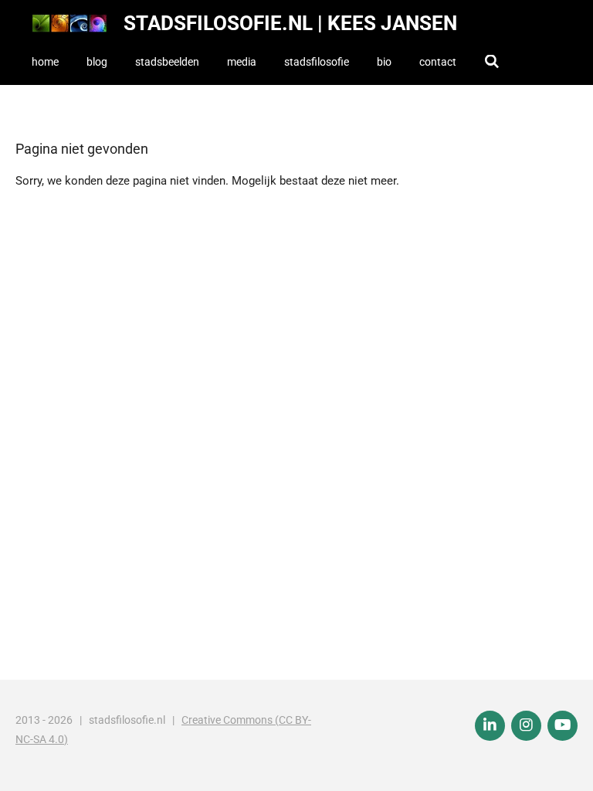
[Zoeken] (492, 61)
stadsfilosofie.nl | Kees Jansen (290, 23)
